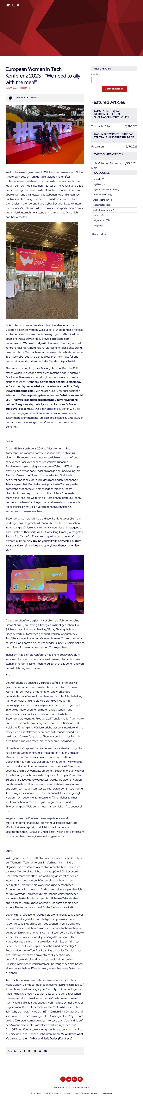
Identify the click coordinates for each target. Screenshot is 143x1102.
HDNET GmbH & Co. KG (46, 1093)
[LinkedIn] (35, 1051)
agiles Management (104, 210)
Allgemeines (101, 220)
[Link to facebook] (63, 1079)
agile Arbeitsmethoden (106, 189)
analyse (98, 225)
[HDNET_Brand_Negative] (13, 5)
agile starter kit (102, 204)
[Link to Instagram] (74, 1079)
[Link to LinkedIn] (68, 1079)
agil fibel (99, 184)
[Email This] (45, 1051)
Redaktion (25, 87)
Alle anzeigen (99, 234)
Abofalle (98, 179)
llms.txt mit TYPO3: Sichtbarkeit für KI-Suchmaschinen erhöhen (111, 114)
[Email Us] (80, 1079)
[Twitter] (29, 1051)
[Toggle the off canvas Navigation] (135, 5)
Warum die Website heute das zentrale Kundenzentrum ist (114, 135)
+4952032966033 (82, 1093)
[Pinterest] (40, 1051)
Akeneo (98, 215)
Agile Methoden (102, 199)
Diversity (20, 97)
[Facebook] (24, 1051)
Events (34, 97)
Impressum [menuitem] (107, 1093)
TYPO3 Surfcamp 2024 (108, 154)
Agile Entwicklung (103, 194)
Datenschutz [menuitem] (96, 1093)
